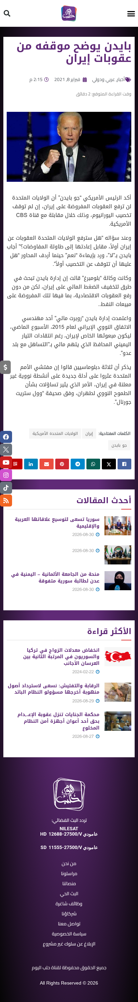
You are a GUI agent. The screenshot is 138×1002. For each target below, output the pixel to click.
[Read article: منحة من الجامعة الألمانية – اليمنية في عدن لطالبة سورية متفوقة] (118, 580)
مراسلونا (69, 873)
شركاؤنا (69, 913)
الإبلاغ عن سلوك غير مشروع (69, 943)
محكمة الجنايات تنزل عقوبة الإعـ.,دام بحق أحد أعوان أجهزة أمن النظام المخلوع (58, 721)
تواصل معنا (69, 923)
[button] (131, 13)
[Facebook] (6, 437)
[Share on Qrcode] (15, 464)
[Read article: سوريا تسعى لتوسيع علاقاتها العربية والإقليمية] (118, 525)
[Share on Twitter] (109, 464)
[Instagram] (6, 475)
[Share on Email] (47, 464)
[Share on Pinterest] (62, 464)
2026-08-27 (83, 736)
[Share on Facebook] (125, 464)
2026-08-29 (83, 701)
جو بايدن (119, 445)
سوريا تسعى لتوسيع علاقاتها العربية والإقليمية (57, 523)
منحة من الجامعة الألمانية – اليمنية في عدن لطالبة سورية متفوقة (55, 578)
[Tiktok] (6, 488)
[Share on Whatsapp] (93, 464)
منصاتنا (69, 883)
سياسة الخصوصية (69, 933)
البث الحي (69, 893)
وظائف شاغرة (69, 903)
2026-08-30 (83, 534)
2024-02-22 (83, 672)
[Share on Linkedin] (31, 464)
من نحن (69, 863)
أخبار (121, 79)
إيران (89, 433)
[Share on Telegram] (78, 464)
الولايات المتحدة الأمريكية (55, 433)
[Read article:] (118, 554)
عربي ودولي (103, 79)
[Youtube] (6, 462)
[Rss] (6, 500)
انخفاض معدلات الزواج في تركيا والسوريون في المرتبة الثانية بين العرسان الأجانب (61, 657)
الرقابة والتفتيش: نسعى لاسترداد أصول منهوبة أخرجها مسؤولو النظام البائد (53, 689)
